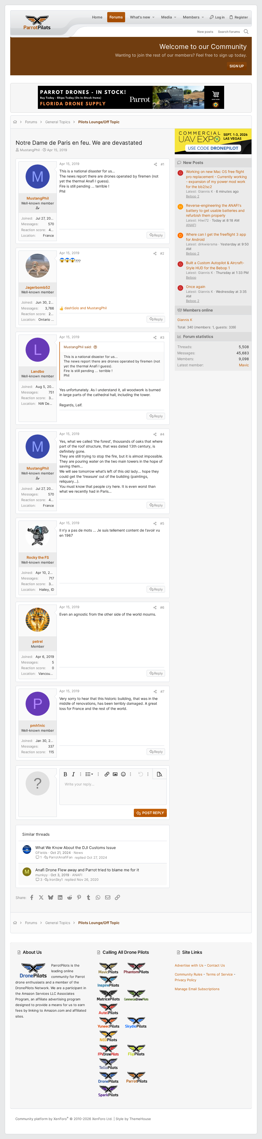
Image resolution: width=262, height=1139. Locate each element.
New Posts (193, 162)
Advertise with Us (189, 965)
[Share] (155, 164)
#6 (162, 607)
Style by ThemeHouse (133, 1119)
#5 (162, 523)
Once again (195, 286)
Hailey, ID (46, 589)
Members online (198, 310)
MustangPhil (30, 150)
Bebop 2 (192, 196)
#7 (162, 691)
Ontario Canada (50, 319)
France (48, 235)
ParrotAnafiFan (61, 857)
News (78, 853)
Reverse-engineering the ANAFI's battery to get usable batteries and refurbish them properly (215, 210)
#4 (162, 434)
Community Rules (188, 974)
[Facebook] (221, 1118)
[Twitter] (244, 1118)
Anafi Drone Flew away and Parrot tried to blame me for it (87, 869)
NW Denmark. (49, 403)
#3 (162, 337)
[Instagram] (229, 1118)
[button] (153, 17)
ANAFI (77, 875)
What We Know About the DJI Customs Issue (75, 847)
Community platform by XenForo (64, 1119)
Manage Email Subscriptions (197, 989)
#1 (162, 164)
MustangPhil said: (78, 347)
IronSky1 (56, 879)
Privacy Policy (185, 980)
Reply (158, 235)
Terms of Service (219, 974)
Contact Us (216, 965)
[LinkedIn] (236, 1118)
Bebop (191, 277)
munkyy (41, 875)
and (85, 308)
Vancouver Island (52, 673)
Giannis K (184, 320)
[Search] (246, 32)
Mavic (244, 365)
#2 (162, 253)
